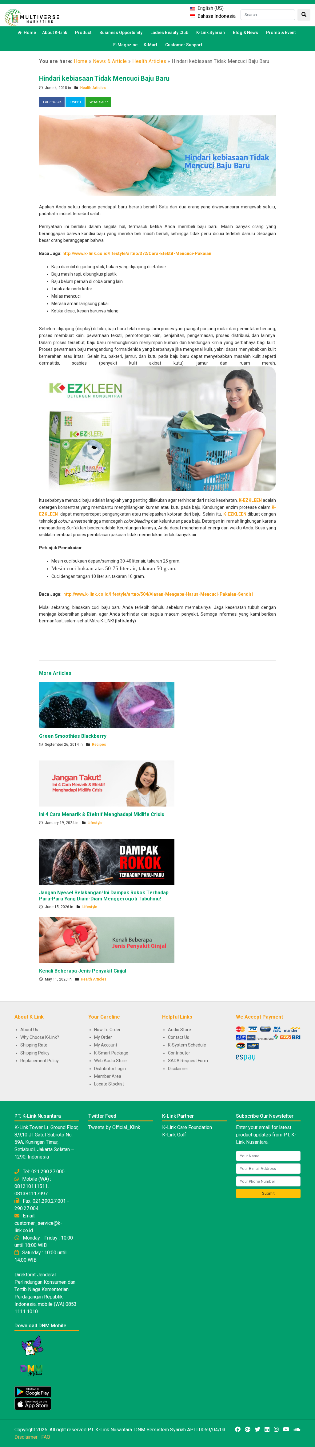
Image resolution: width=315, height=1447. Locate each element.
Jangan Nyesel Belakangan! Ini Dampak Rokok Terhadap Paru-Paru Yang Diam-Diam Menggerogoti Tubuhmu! (104, 895)
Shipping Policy (35, 1052)
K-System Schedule (187, 1045)
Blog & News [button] (245, 32)
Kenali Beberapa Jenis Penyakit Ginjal (82, 971)
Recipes (99, 744)
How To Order (107, 1029)
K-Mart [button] (150, 44)
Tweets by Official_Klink (114, 1127)
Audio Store (179, 1029)
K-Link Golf (174, 1135)
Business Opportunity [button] (120, 32)
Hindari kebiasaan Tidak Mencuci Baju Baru (104, 78)
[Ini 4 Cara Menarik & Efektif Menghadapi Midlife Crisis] (106, 783)
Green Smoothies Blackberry (72, 736)
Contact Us (178, 1037)
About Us (29, 1029)
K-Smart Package (111, 1052)
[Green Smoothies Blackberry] (106, 704)
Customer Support (183, 44)
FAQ (45, 1437)
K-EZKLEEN (234, 514)
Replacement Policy (39, 1060)
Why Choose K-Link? (39, 1037)
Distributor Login (110, 1068)
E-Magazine (125, 44)
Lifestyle (95, 823)
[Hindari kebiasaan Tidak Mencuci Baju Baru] (157, 155)
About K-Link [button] (54, 32)
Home (30, 32)
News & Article (110, 61)
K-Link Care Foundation (187, 1127)
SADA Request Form (188, 1060)
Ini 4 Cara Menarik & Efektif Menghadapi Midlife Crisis (101, 814)
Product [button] (83, 32)
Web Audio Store (110, 1060)
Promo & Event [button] (281, 32)
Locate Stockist (109, 1083)
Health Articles (149, 61)
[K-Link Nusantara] (32, 17)
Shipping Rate (33, 1045)
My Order (103, 1037)
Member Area (107, 1076)
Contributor (179, 1052)
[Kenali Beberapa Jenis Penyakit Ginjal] (106, 939)
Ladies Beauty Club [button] (169, 32)
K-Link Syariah (210, 32)
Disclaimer (178, 1068)
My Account (105, 1045)
